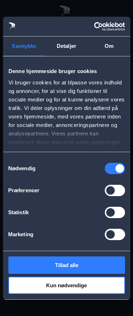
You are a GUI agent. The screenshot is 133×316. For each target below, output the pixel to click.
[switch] (115, 190)
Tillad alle (66, 265)
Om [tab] (109, 46)
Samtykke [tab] (24, 46)
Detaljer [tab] (66, 46)
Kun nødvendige (66, 285)
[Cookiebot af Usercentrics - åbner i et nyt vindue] (95, 26)
